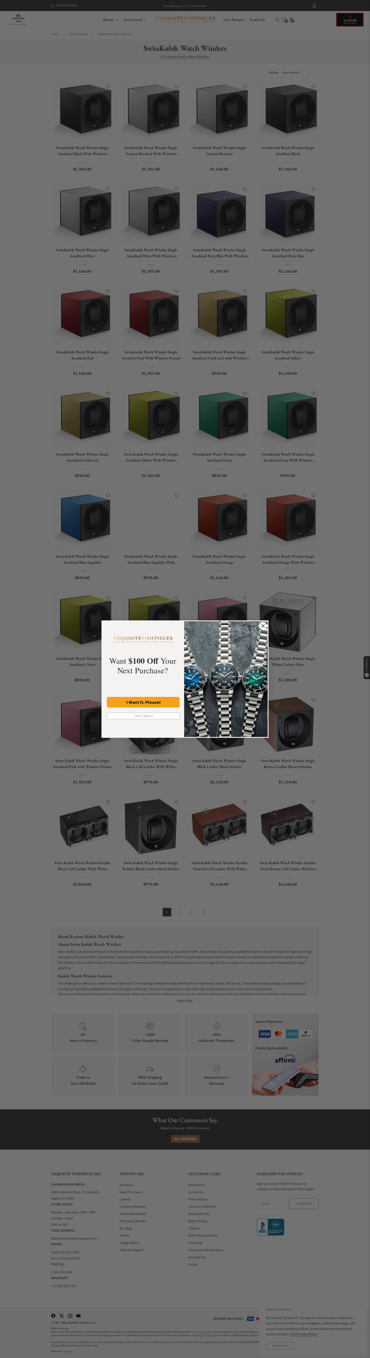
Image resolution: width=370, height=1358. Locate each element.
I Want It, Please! (143, 702)
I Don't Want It (143, 716)
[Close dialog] (263, 626)
